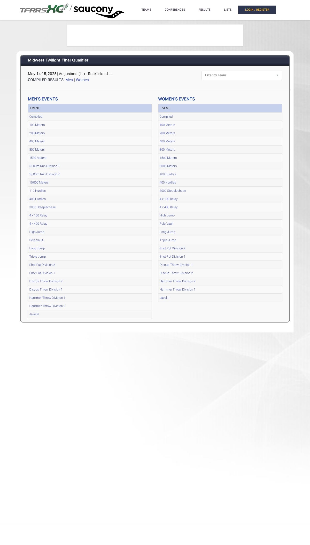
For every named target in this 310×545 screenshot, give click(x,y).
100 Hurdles (168, 174)
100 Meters (37, 125)
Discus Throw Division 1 (45, 289)
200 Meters (37, 133)
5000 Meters (168, 166)
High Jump (36, 232)
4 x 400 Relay (38, 223)
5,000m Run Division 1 (44, 166)
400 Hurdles (37, 199)
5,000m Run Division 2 (44, 174)
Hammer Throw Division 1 (47, 297)
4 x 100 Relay (38, 215)
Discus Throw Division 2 (45, 281)
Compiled (35, 116)
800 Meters (37, 149)
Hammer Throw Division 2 (47, 306)
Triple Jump (37, 256)
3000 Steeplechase (42, 207)
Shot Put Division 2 (42, 265)
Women (82, 79)
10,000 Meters (39, 182)
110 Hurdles (37, 190)
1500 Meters (37, 158)
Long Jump (37, 248)
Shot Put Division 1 (42, 273)
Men (69, 79)
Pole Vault (36, 240)
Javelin (34, 314)
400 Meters (37, 141)
